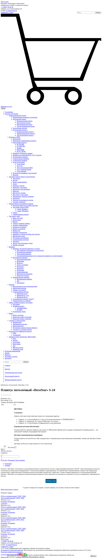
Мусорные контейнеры (20, 238)
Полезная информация (12, 351)
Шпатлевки (17, 344)
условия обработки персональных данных (30, 557)
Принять (93, 556)
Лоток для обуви (22, 265)
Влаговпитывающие (24, 259)
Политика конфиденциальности (12, 552)
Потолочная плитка (19, 119)
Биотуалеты (17, 220)
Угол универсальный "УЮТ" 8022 (12, 509)
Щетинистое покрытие (24, 274)
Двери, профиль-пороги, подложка (21, 302)
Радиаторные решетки (20, 157)
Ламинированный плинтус (26, 133)
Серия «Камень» (22, 209)
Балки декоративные (20, 182)
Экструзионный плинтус (25, 135)
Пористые (20, 268)
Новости (8, 355)
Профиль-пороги (18, 306)
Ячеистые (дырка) (23, 275)
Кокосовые (20, 261)
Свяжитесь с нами (7, 12)
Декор (15, 184)
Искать (98, 12)
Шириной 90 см (22, 297)
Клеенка (11, 284)
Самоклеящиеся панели (21, 214)
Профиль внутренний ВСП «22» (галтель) (27, 155)
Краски (15, 340)
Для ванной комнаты (24, 254)
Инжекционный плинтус (25, 132)
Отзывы (7, 465)
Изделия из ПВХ (14, 137)
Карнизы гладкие (19, 186)
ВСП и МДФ (21, 151)
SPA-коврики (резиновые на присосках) (30, 250)
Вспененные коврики (24, 252)
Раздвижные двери (19, 311)
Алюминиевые (22, 308)
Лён (18, 281)
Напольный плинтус (20, 142)
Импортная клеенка (19, 288)
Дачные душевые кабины (21, 223)
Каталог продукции (11, 114)
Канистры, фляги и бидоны (22, 317)
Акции (7, 353)
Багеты (15, 180)
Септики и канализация (17, 320)
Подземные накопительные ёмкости (25, 328)
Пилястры (16, 198)
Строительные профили (21, 159)
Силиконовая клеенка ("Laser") (23, 299)
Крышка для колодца (20, 232)
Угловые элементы (19, 202)
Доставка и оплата (11, 356)
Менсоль (16, 191)
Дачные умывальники (20, 225)
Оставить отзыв (51, 481)
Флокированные (22, 272)
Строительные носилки (21, 239)
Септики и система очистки (22, 329)
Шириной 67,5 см (23, 295)
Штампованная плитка (24, 124)
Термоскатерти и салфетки (22, 301)
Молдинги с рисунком (20, 195)
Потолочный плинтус (20, 130)
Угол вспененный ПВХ (25, 168)
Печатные (20, 266)
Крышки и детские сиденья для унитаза (26, 234)
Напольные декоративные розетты (24, 141)
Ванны (15, 222)
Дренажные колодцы (20, 324)
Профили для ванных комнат (23, 153)
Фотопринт (21, 283)
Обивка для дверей (19, 290)
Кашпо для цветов (19, 229)
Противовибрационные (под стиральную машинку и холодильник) (40, 256)
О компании (9, 112)
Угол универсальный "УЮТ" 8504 (12, 498)
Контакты (8, 358)
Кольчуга (20, 263)
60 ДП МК (20, 144)
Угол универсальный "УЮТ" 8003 (12, 530)
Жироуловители (18, 326)
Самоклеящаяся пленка (20, 292)
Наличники (17, 139)
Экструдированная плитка (26, 126)
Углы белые (21, 164)
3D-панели (16, 178)
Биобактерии (17, 322)
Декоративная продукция (17, 115)
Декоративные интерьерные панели (21, 204)
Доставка (11, 447)
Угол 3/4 (19, 166)
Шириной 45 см (22, 293)
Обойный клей (18, 349)
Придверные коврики (20, 257)
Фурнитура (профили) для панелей (25, 173)
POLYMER (20, 150)
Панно (15, 213)
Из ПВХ (19, 310)
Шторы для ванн (18, 245)
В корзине (11, 460)
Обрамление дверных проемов (23, 196)
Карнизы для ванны (19, 227)
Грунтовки (16, 342)
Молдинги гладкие (19, 193)
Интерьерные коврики (24, 279)
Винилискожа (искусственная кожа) (25, 286)
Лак (14, 346)
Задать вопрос (20, 460)
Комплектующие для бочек (22, 319)
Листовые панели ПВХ (21, 207)
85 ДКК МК (21, 146)
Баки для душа (18, 218)
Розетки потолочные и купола (23, 200)
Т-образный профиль (20, 160)
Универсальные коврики (21, 277)
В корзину (4, 460)
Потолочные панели (24, 123)
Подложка (16, 304)
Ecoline (19, 148)
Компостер (16, 230)
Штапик (15, 175)
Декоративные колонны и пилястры (25, 117)
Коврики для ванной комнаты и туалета (26, 248)
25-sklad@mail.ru (11, 10)
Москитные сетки (19, 236)
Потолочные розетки (20, 128)
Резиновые (20, 270)
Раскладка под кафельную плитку (20, 331)
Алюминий (17, 335)
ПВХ (14, 333)
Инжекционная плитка (24, 121)
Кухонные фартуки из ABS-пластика (25, 205)
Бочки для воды (18, 315)
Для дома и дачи (14, 216)
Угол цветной (21, 171)
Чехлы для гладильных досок (23, 243)
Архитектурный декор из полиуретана (22, 177)
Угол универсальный (24, 169)
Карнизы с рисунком (20, 187)
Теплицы (16, 241)
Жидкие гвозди (18, 347)
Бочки (11, 313)
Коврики (12, 247)
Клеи (14, 338)
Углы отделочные (19, 162)
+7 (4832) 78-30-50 (7, 7)
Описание (8, 463)
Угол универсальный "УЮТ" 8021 (12, 519)
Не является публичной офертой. (12, 550)
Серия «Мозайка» (23, 211)
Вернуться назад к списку (9, 489)
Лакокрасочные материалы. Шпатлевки (22, 337)
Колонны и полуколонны (21, 189)
